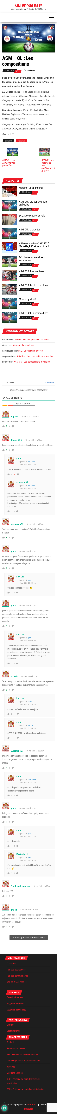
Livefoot (10, 1024)
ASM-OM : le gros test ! (30, 229)
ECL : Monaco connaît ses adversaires (32, 259)
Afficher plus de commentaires (28, 937)
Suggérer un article (15, 1003)
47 (17, 71)
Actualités (21, 141)
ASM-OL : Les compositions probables (8, 163)
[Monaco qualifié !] (9, 303)
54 (34, 235)
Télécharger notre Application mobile (23, 1060)
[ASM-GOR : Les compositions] (9, 317)
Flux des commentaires (17, 975)
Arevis (30, 702)
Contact (10, 1042)
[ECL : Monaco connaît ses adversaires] (9, 261)
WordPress (32, 1104)
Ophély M (31, 70)
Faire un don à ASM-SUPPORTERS (22, 1054)
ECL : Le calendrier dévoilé (32, 215)
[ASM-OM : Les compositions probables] (9, 205)
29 (34, 290)
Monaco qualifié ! (27, 299)
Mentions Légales (15, 1072)
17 (34, 318)
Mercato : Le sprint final (31, 187)
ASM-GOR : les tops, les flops (33, 285)
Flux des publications (16, 969)
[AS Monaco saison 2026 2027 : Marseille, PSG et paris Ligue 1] (9, 247)
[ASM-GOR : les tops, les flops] (9, 289)
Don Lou (30, 725)
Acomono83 (32, 780)
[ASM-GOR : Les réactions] (9, 275)
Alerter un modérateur (17, 1048)
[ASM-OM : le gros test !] (9, 233)
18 (34, 304)
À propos (11, 1066)
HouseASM (31, 462)
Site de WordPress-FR (17, 982)
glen (29, 580)
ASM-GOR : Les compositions (33, 313)
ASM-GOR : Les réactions (31, 271)
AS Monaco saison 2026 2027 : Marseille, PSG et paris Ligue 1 (34, 245)
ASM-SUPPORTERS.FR (28, 5)
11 (34, 210)
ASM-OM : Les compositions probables (33, 203)
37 (34, 265)
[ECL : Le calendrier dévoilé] (9, 219)
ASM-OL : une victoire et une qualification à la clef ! (48, 165)
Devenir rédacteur (15, 997)
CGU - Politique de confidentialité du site (25, 1089)
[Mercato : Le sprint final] (9, 191)
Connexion (49, 382)
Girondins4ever (13, 1030)
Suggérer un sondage (16, 1009)
